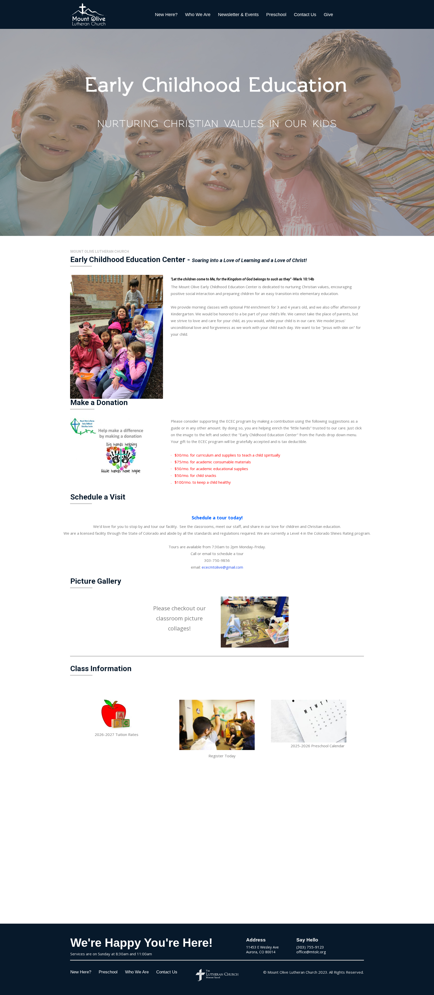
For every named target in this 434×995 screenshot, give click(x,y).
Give (328, 14)
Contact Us (305, 14)
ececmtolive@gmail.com (222, 567)
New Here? (166, 14)
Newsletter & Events (238, 14)
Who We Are (197, 14)
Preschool (276, 14)
